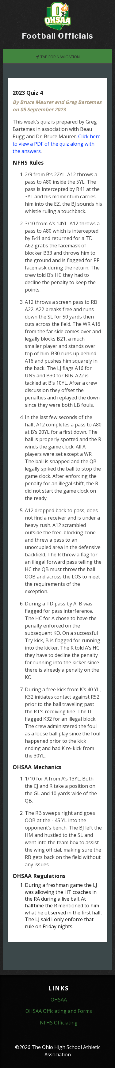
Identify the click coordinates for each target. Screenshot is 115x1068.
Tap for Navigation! (60, 56)
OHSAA (59, 999)
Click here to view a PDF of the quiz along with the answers (57, 143)
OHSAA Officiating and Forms (58, 1011)
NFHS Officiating (59, 1022)
